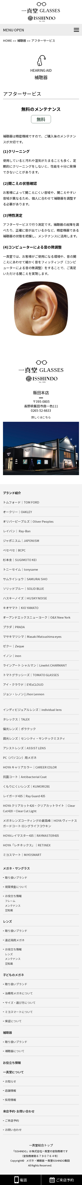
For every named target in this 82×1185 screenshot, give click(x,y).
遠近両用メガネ (14, 940)
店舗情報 (10, 1090)
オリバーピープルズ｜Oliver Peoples (28, 521)
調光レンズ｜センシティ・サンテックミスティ (34, 738)
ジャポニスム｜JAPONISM (21, 540)
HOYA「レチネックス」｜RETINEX (27, 845)
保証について (13, 1021)
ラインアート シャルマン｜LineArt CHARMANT (35, 665)
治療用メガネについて (19, 993)
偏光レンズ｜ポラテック (19, 729)
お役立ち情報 (13, 896)
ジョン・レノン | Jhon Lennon (23, 694)
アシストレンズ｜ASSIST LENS (24, 748)
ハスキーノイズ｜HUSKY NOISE (25, 598)
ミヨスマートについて (19, 1012)
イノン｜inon (12, 656)
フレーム (10, 901)
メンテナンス (12, 905)
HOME (7, 40)
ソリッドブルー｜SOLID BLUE (23, 588)
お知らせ (10, 1081)
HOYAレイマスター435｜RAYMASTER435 (31, 835)
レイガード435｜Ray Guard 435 (24, 796)
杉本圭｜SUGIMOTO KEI (20, 560)
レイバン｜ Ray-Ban (16, 531)
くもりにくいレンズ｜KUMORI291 (26, 786)
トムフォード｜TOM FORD (21, 502)
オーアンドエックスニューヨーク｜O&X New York (36, 617)
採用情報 (10, 1100)
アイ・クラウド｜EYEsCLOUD (23, 684)
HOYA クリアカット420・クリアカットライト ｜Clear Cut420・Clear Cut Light (39, 808)
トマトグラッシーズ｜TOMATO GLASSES (31, 675)
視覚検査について (16, 887)
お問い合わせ (13, 1130)
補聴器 (21, 40)
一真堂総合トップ (41, 1145)
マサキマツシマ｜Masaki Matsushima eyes (32, 636)
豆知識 (9, 910)
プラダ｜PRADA (14, 627)
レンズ (9, 954)
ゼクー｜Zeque (13, 646)
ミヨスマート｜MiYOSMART (22, 855)
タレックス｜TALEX (16, 719)
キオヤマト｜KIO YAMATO (20, 608)
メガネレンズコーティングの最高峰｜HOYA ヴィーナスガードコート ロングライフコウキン (40, 823)
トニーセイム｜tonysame (20, 569)
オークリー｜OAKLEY (17, 512)
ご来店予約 (12, 1120)
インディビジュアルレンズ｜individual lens (32, 709)
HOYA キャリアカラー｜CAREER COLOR (30, 767)
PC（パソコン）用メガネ (20, 757)
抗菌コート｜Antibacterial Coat (25, 777)
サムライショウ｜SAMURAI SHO (25, 579)
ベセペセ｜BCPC (14, 550)
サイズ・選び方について (20, 1003)
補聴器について (14, 1051)
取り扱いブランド (16, 878)
